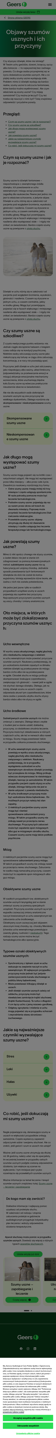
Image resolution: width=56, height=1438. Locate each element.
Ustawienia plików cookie (28, 1433)
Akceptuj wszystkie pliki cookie (28, 1418)
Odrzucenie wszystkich (28, 1426)
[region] (28, 1398)
